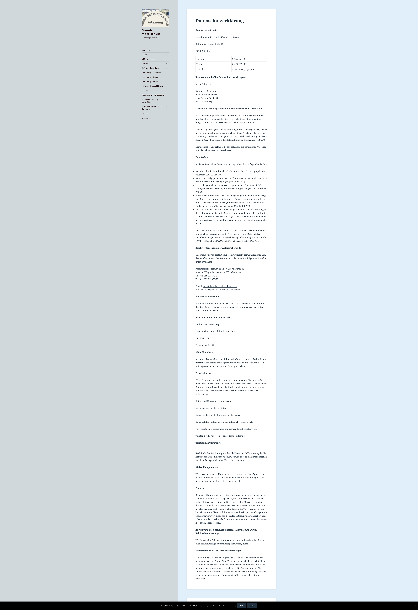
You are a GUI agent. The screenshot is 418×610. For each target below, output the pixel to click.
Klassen (145, 63)
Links (145, 90)
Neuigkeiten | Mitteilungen (153, 95)
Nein (252, 606)
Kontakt (145, 113)
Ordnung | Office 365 (152, 72)
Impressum (146, 118)
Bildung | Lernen (149, 59)
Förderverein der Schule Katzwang (152, 107)
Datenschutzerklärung (153, 86)
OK (241, 606)
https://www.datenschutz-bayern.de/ (222, 289)
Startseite (146, 50)
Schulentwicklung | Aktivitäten (150, 100)
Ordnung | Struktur (150, 68)
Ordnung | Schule (150, 77)
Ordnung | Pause (150, 81)
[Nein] (415, 606)
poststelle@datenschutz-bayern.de (220, 286)
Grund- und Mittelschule (151, 32)
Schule (144, 55)
